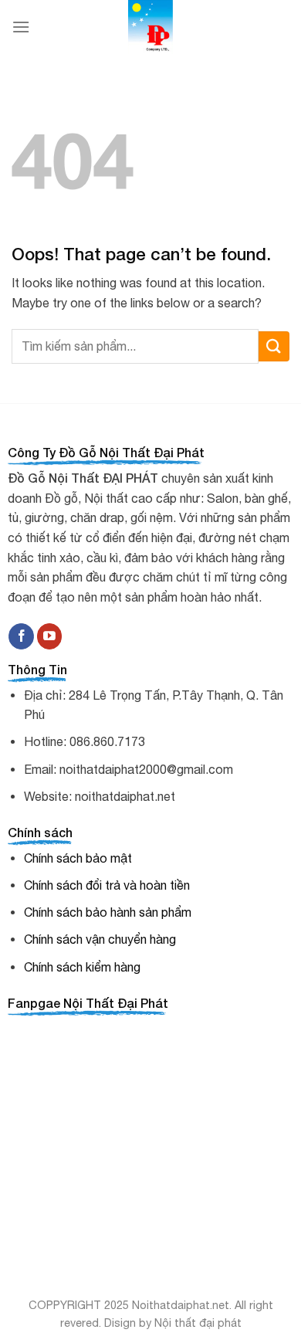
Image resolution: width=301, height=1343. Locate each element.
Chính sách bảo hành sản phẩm (107, 912)
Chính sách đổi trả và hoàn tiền (107, 885)
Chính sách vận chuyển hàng (100, 939)
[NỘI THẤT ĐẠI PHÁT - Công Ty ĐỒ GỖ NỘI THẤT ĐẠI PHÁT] (151, 27)
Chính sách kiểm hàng (82, 967)
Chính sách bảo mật (78, 858)
